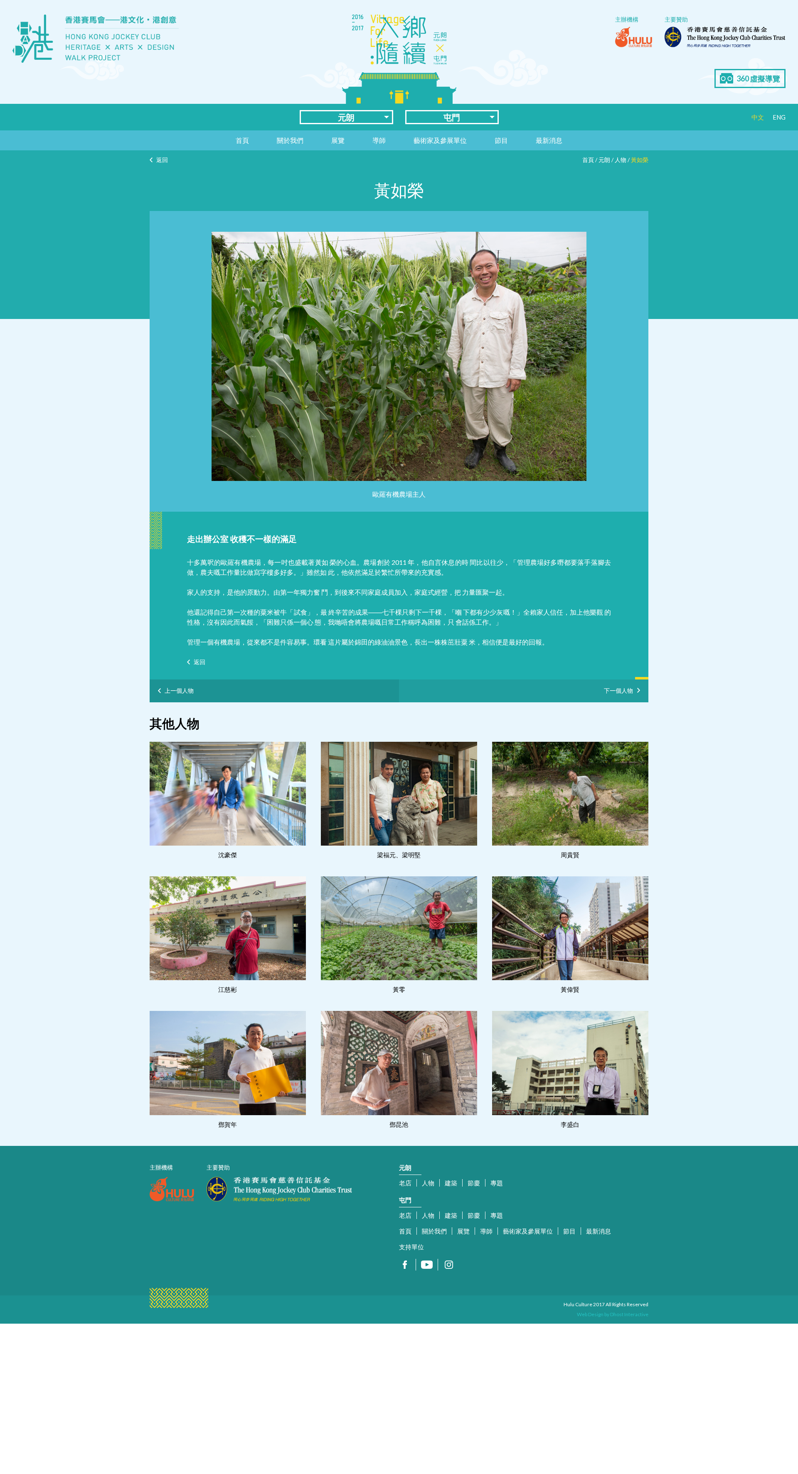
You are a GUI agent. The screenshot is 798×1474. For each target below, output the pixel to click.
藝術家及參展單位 (440, 140)
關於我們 (290, 140)
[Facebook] (405, 1264)
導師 (379, 140)
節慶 (474, 1183)
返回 (162, 159)
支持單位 (411, 1247)
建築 (451, 1183)
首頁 (242, 140)
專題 (496, 1183)
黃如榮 (639, 159)
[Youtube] (427, 1264)
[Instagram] (449, 1264)
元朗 (346, 117)
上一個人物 (179, 690)
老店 (405, 1183)
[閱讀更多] (228, 794)
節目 (501, 140)
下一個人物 (618, 689)
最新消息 (549, 140)
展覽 (338, 140)
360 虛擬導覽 (758, 78)
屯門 (451, 117)
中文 (757, 117)
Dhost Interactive (629, 1314)
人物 (620, 159)
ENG (779, 117)
